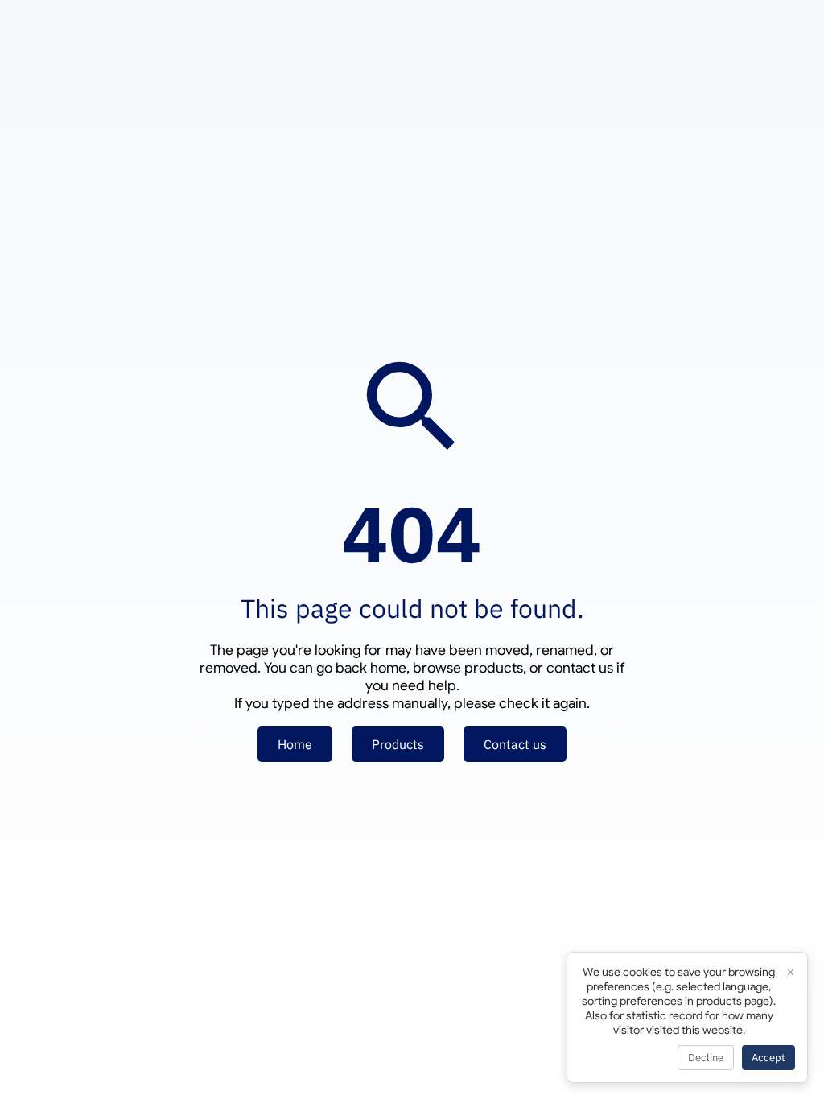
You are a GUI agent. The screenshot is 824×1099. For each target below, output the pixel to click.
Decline (705, 1057)
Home (295, 744)
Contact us (515, 744)
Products (398, 744)
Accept (768, 1057)
